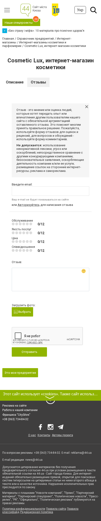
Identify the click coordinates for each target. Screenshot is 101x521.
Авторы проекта (62, 435)
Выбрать (24, 311)
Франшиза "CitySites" (16, 414)
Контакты (44, 435)
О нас (32, 435)
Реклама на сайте (14, 405)
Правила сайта (56, 508)
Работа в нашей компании (20, 410)
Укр (80, 10)
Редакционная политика (36, 512)
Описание (15, 82)
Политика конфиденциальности (23, 508)
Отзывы (38, 82)
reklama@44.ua (81, 452)
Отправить (29, 352)
